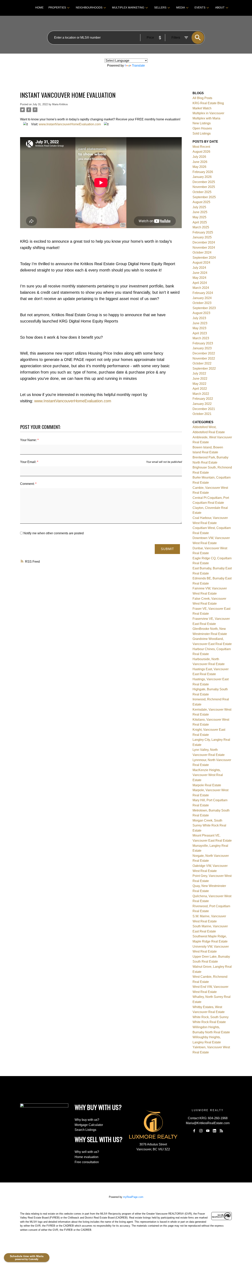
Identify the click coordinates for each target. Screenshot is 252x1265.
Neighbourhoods (89, 7)
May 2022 (199, 383)
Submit (167, 549)
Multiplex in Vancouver (208, 113)
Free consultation (87, 1162)
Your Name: (28, 440)
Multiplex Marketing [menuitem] (128, 7)
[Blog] (221, 1130)
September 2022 (204, 368)
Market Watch (202, 108)
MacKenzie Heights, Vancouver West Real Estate (208, 775)
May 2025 (199, 217)
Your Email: (28, 462)
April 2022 (200, 388)
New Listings (202, 123)
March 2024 (201, 287)
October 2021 (202, 413)
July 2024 (199, 267)
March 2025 (201, 227)
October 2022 (202, 363)
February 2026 (203, 172)
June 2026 (200, 162)
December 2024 (204, 242)
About (220, 7)
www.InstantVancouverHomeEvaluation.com (70, 124)
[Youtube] (207, 1130)
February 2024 (203, 293)
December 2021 (204, 409)
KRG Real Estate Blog (208, 103)
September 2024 (204, 257)
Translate (138, 65)
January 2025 (202, 237)
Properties (57, 7)
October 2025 (202, 192)
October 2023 (202, 303)
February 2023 (203, 343)
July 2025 (199, 207)
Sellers (160, 7)
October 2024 (202, 252)
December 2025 (204, 182)
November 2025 (204, 187)
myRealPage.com (133, 1196)
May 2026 (199, 166)
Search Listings (85, 1129)
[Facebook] (194, 1130)
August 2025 (201, 202)
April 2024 (200, 282)
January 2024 (202, 298)
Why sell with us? (87, 1151)
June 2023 (200, 323)
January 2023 (202, 348)
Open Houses (202, 128)
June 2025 (200, 212)
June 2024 (200, 272)
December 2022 (204, 353)
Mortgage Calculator (89, 1125)
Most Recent (201, 146)
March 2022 (201, 393)
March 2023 (201, 338)
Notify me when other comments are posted (53, 533)
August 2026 (201, 151)
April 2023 (200, 333)
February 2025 (203, 232)
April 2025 (200, 222)
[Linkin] (214, 1130)
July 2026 (199, 156)
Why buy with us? (87, 1119)
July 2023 (199, 318)
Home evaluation (86, 1157)
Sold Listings (202, 133)
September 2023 (204, 308)
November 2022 (204, 358)
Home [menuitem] (39, 7)
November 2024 (204, 247)
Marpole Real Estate (207, 785)
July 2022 (199, 373)
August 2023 (201, 313)
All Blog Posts (202, 98)
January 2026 (202, 176)
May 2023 (199, 328)
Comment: (27, 483)
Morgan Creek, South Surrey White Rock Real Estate (209, 825)
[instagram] (201, 1130)
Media (180, 7)
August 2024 (201, 262)
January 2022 (202, 403)
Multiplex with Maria (206, 118)
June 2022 (200, 378)
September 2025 (204, 197)
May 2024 (199, 277)
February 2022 (203, 398)
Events (200, 7)
